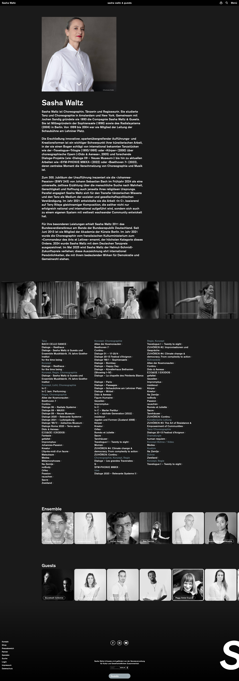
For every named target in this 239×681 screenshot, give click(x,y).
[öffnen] (58, 528)
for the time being (52, 359)
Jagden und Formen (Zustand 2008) (114, 419)
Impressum (6, 665)
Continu (46, 404)
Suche (4, 658)
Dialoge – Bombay (105, 363)
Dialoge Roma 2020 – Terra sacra (61, 426)
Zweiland (47, 483)
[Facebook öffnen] (113, 642)
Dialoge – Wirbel (103, 391)
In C (44, 388)
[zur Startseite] (120, 2)
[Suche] (227, 3)
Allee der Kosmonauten (55, 397)
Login (4, 662)
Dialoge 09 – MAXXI (53, 410)
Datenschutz (7, 668)
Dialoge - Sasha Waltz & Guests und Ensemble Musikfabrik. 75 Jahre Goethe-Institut (65, 353)
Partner (5, 652)
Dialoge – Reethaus (53, 347)
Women (98, 445)
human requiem (156, 438)
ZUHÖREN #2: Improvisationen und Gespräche (167, 349)
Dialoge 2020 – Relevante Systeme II (115, 473)
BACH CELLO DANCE (54, 344)
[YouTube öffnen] (126, 642)
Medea (45, 457)
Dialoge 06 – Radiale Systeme (59, 407)
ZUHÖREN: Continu (105, 454)
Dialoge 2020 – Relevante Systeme (61, 416)
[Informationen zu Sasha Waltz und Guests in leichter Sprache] (221, 3)
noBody (46, 467)
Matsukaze (48, 454)
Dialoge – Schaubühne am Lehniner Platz (118, 388)
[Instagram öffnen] (119, 642)
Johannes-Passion (52, 445)
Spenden (5, 655)
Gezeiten (99, 401)
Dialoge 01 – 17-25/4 (106, 353)
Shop (4, 645)
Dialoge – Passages (105, 385)
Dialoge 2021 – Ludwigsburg (58, 419)
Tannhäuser (100, 438)
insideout (99, 416)
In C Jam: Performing (54, 391)
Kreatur (46, 448)
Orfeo (45, 470)
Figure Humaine (103, 397)
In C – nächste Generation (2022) (113, 413)
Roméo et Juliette (104, 432)
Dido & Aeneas (50, 429)
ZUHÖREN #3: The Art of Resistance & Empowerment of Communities (169, 424)
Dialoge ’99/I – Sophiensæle (110, 359)
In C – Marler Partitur (106, 410)
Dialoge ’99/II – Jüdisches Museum (62, 423)
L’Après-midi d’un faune (55, 451)
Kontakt (5, 641)
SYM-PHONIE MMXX (106, 467)
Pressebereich (8, 648)
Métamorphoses (51, 460)
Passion (46, 473)
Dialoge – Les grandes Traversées (113, 460)
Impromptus (49, 442)
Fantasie (46, 435)
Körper (98, 423)
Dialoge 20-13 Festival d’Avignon (112, 356)
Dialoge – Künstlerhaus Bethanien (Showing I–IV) (113, 371)
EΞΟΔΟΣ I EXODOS (53, 432)
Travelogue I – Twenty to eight (111, 442)
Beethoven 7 (49, 401)
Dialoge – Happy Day (106, 366)
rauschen (47, 476)
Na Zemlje (47, 464)
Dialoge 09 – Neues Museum (58, 413)
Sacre (45, 479)
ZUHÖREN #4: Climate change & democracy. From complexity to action (116, 450)
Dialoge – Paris (103, 381)
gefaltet (46, 438)
